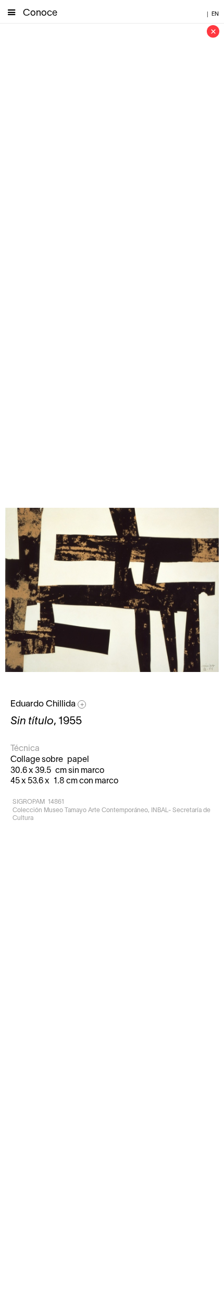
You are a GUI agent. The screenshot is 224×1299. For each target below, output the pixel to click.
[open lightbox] (112, 590)
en (215, 14)
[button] (11, 11)
